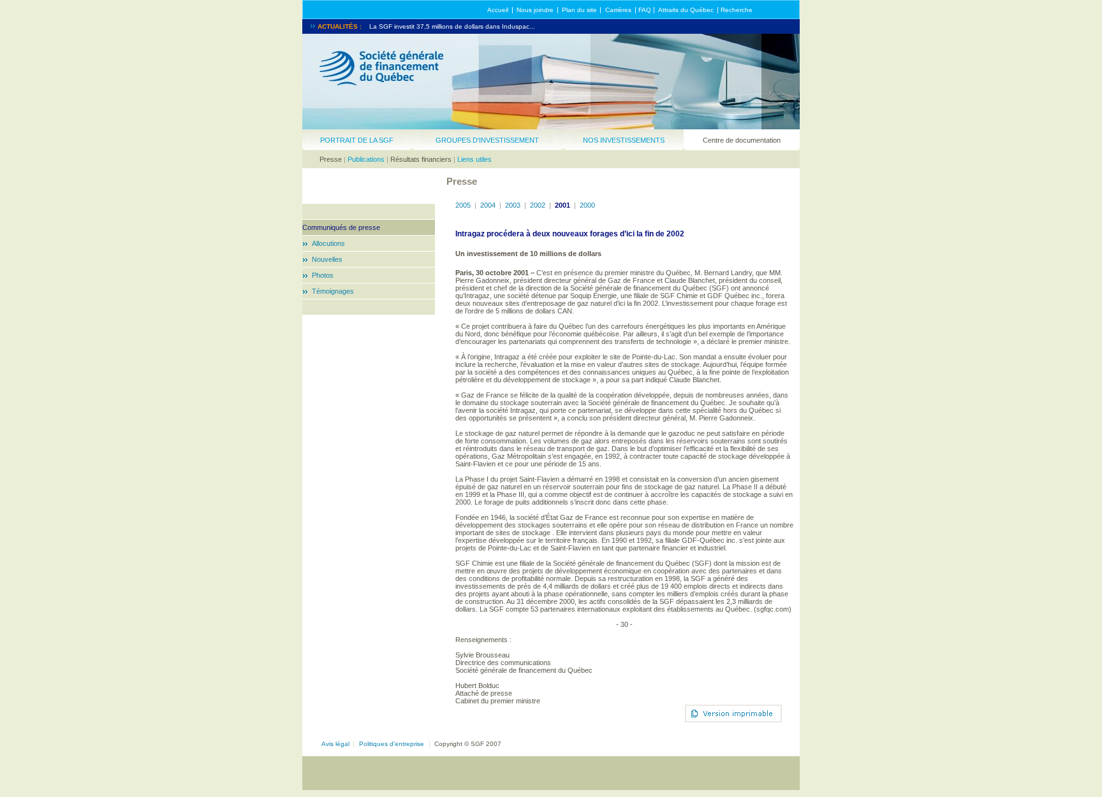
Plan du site (579, 9)
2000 (587, 205)
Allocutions (328, 243)
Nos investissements (624, 140)
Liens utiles (474, 159)
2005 (463, 205)
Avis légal (335, 743)
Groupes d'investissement (487, 140)
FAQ (644, 9)
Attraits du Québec (686, 9)
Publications (366, 159)
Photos (323, 275)
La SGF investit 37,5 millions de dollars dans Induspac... (452, 26)
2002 (537, 205)
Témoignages (333, 291)
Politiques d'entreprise (391, 743)
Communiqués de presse (341, 227)
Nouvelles (327, 259)
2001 (562, 205)
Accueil (497, 9)
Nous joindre (535, 9)
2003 (512, 205)
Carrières (618, 9)
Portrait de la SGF (356, 140)
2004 (488, 205)
